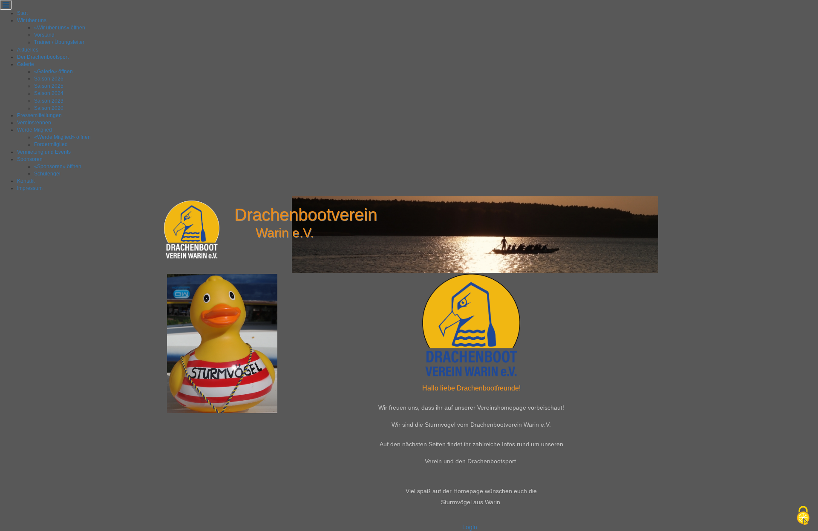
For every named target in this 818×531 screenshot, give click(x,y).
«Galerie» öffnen (53, 72)
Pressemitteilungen (39, 115)
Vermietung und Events (44, 152)
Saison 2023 (48, 101)
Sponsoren (30, 159)
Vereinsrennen (34, 123)
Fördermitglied (51, 144)
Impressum (30, 188)
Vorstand (44, 35)
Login (469, 526)
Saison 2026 (48, 79)
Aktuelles (27, 50)
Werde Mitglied (34, 130)
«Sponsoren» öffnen (57, 166)
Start (22, 13)
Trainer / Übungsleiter (59, 42)
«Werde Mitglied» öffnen (62, 137)
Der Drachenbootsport (43, 57)
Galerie (25, 64)
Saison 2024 (48, 93)
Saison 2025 (48, 86)
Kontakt (26, 181)
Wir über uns (31, 20)
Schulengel (47, 174)
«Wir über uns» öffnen (59, 28)
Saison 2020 (48, 108)
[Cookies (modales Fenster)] (803, 516)
